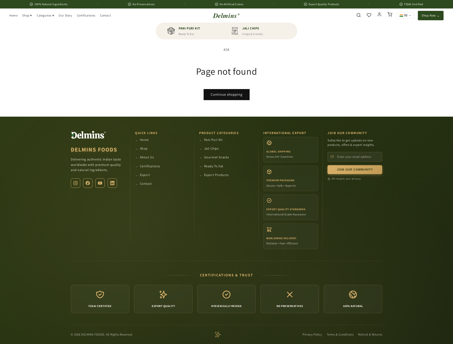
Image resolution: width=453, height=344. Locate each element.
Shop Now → (431, 15)
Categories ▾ (45, 15)
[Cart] (389, 15)
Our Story (65, 15)
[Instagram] (75, 183)
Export (145, 175)
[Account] (379, 15)
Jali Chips (211, 148)
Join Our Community (355, 169)
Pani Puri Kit (213, 140)
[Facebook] (87, 183)
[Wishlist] (369, 15)
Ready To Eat (213, 166)
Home (13, 15)
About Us (147, 157)
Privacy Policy (312, 334)
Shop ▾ (27, 15)
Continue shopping (227, 94)
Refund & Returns (370, 334)
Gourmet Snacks (216, 157)
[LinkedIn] (112, 183)
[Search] (358, 15)
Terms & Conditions (340, 334)
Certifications (86, 15)
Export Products (216, 175)
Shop (144, 148)
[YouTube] (100, 183)
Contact (105, 15)
